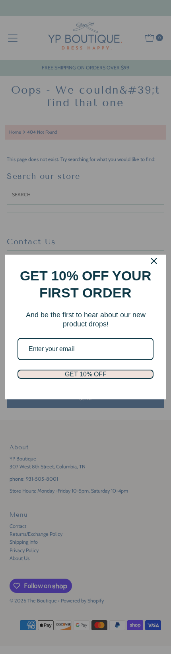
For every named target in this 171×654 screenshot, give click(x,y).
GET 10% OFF (86, 374)
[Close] (154, 261)
